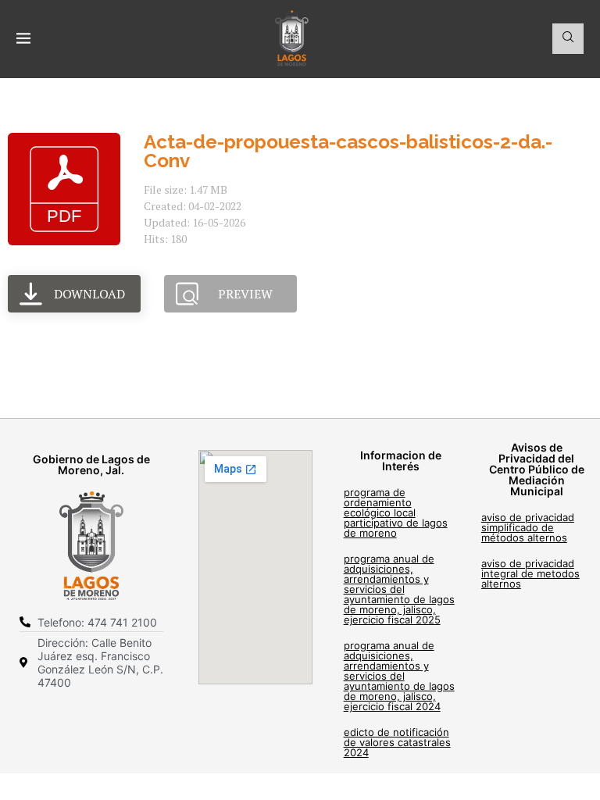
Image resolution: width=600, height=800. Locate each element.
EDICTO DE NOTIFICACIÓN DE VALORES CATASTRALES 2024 (397, 742)
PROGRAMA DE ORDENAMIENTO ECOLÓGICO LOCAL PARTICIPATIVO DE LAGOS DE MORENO (396, 512)
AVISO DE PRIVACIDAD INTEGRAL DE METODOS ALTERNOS (530, 573)
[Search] (568, 38)
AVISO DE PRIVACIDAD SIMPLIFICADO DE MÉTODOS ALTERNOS (527, 527)
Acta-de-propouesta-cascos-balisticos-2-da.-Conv (348, 151)
